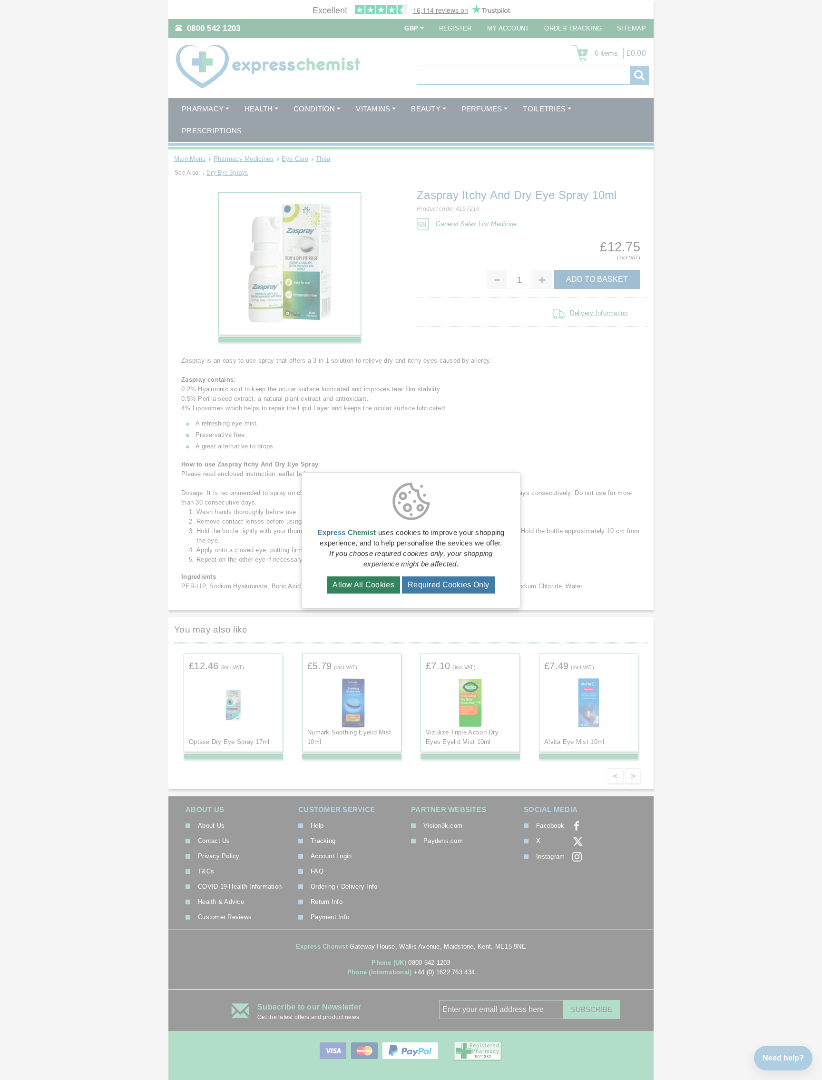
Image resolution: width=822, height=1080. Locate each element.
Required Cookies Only (448, 585)
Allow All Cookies (363, 585)
